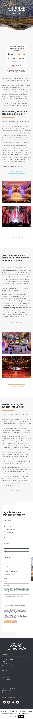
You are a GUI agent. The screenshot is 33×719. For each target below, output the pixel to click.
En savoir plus (16, 24)
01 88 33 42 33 (8, 663)
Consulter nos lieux (16, 237)
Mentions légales (6, 690)
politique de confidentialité (11, 607)
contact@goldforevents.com (12, 666)
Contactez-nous (6, 693)
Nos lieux (4, 675)
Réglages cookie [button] (13, 716)
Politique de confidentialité (9, 688)
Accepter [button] (21, 716)
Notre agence (6, 679)
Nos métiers (5, 677)
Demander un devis (16, 172)
